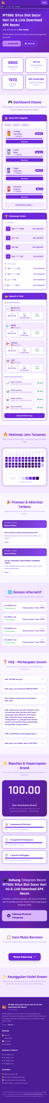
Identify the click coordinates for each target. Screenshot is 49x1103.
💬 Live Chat (6, 1041)
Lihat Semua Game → (24, 205)
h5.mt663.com (9, 1063)
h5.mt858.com (9, 1054)
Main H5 (31, 43)
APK (44, 2)
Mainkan (24, 141)
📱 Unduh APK (7, 1038)
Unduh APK (13, 43)
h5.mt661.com (8, 1057)
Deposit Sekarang (24, 415)
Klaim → (7, 542)
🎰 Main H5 (6, 1035)
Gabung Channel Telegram (21, 916)
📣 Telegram (6, 1044)
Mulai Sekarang (22, 956)
